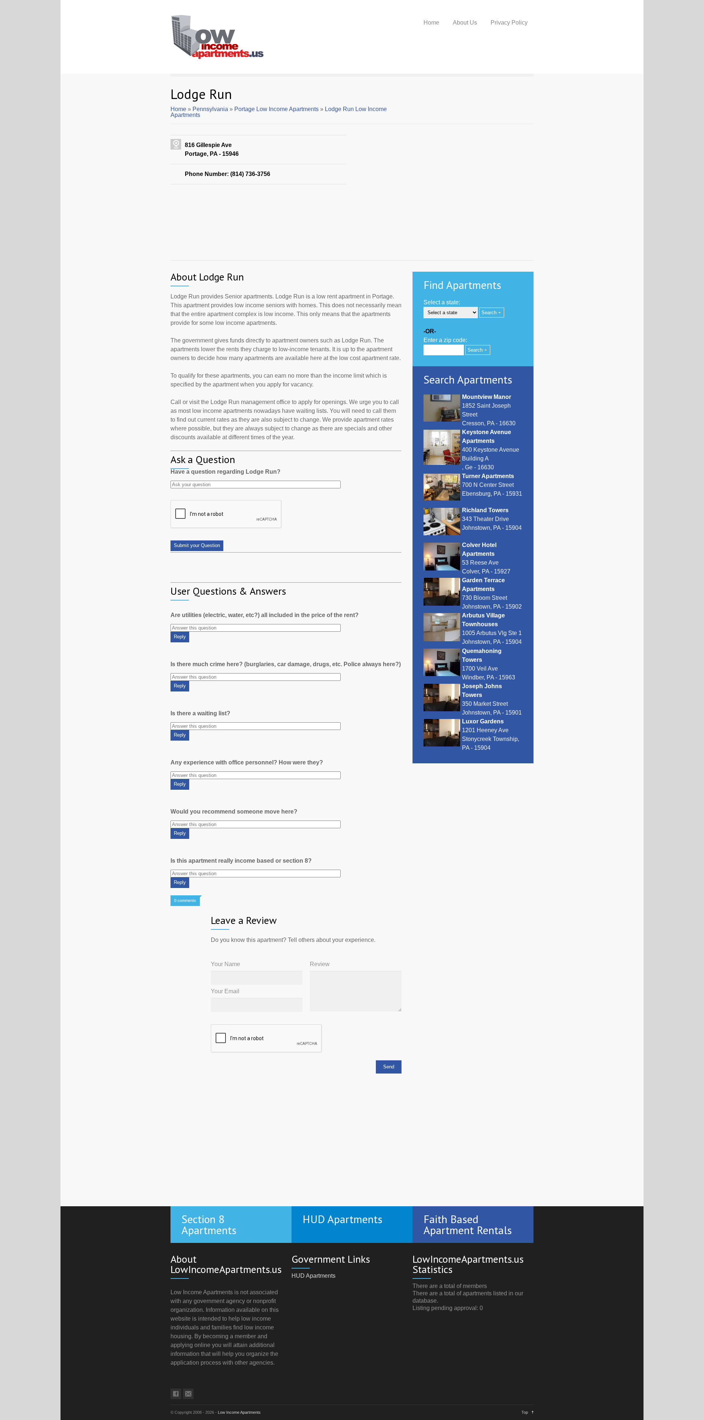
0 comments (185, 900)
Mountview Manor (486, 397)
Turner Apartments (488, 476)
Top (524, 1412)
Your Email (225, 991)
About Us (465, 22)
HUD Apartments (314, 1276)
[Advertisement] (352, 235)
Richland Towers (485, 510)
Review (320, 964)
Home (431, 22)
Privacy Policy (509, 22)
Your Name (225, 964)
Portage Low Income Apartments (276, 109)
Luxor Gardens (483, 721)
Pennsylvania (210, 109)
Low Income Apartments (239, 1412)
